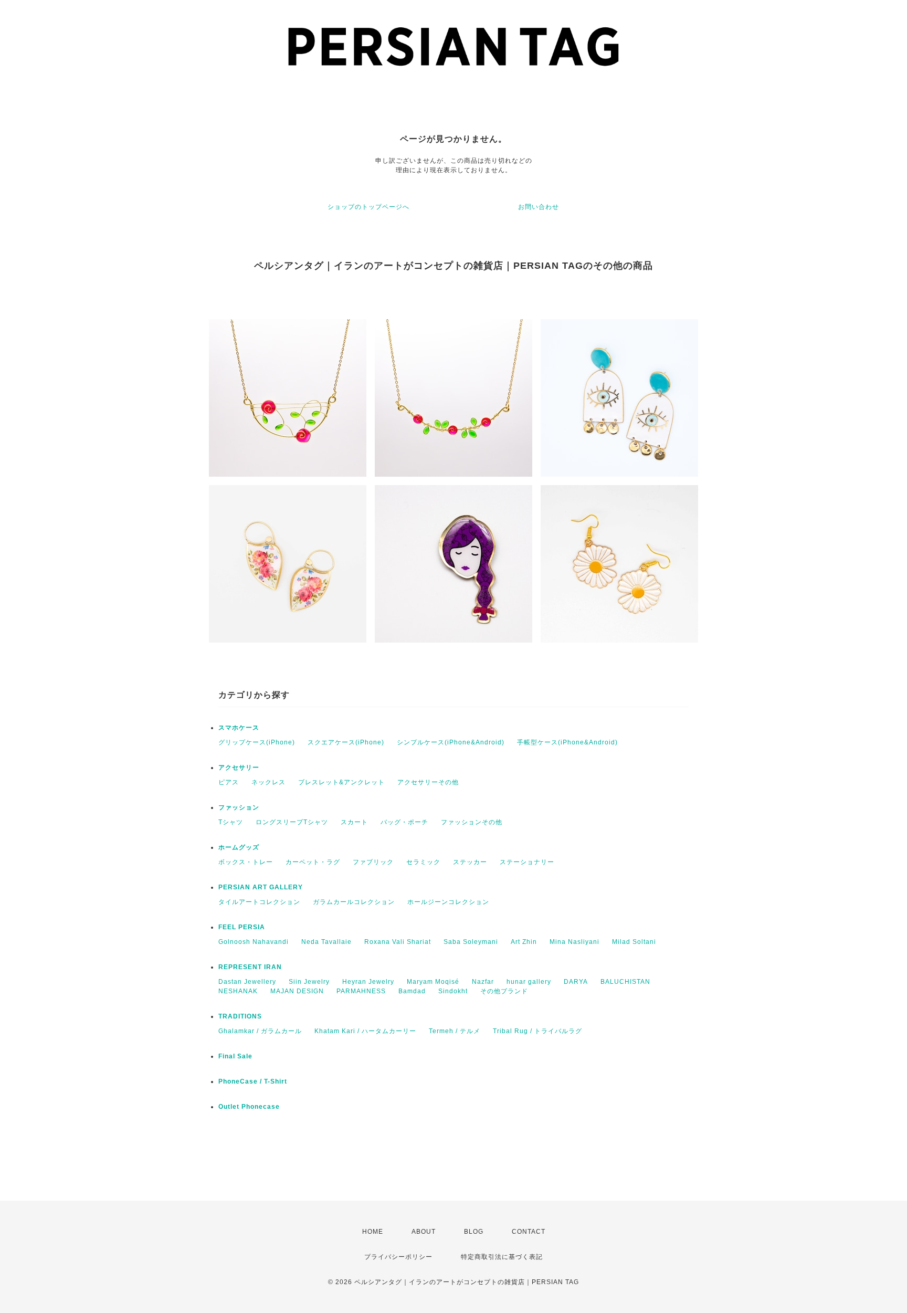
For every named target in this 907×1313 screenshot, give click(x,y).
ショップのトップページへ (368, 207)
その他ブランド (504, 991)
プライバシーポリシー (398, 1257)
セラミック (423, 862)
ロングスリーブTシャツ (292, 822)
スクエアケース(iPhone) (346, 742)
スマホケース (238, 727)
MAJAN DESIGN (297, 991)
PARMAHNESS (361, 991)
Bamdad (412, 991)
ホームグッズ (238, 847)
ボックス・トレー (245, 862)
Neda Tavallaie (326, 942)
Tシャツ (230, 822)
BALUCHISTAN (625, 981)
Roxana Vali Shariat (397, 942)
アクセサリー (238, 767)
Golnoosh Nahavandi (253, 942)
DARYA (576, 981)
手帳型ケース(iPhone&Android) (567, 742)
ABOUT (424, 1231)
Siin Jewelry (309, 981)
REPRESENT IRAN (250, 967)
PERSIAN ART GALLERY (260, 887)
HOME (372, 1231)
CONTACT (528, 1231)
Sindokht (453, 991)
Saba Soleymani (471, 942)
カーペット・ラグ (313, 862)
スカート (354, 822)
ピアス (228, 782)
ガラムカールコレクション (354, 902)
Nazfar (483, 981)
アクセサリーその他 (428, 782)
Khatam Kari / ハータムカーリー (365, 1031)
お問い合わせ (538, 207)
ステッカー (470, 862)
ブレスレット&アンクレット (341, 782)
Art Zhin (524, 942)
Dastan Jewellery (247, 981)
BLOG (473, 1231)
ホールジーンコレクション (448, 902)
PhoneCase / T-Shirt (252, 1081)
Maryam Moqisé (433, 981)
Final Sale (235, 1056)
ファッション (238, 807)
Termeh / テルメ (454, 1031)
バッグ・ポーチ (404, 822)
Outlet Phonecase (249, 1106)
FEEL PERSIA (241, 927)
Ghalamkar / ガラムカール (260, 1031)
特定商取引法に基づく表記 (502, 1257)
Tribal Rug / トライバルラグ (537, 1031)
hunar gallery (529, 981)
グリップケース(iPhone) (256, 742)
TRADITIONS (240, 1016)
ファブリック (373, 862)
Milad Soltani (634, 942)
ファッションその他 (471, 822)
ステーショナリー (527, 862)
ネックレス (268, 782)
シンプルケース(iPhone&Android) (450, 742)
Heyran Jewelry (368, 981)
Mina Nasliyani (574, 942)
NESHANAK (238, 991)
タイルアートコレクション (259, 902)
